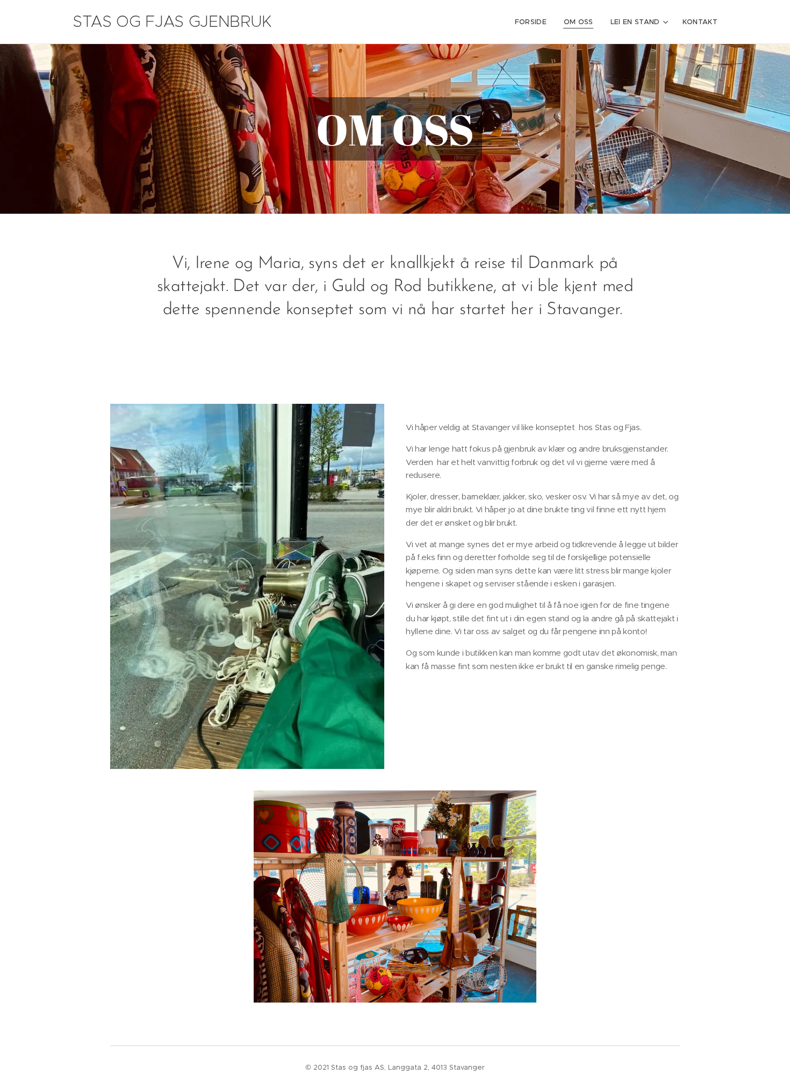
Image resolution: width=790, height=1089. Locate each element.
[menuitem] (533, 22)
